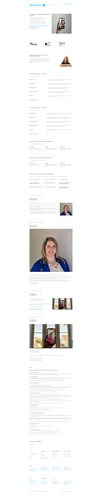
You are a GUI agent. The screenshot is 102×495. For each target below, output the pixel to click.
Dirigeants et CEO (54, 453)
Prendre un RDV (67, 3)
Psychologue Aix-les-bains (32, 469)
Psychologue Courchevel (32, 471)
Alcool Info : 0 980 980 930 (67, 454)
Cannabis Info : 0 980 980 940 (67, 456)
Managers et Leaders (55, 455)
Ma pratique (51, 5)
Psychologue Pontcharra (32, 483)
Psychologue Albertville (32, 470)
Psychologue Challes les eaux (45, 467)
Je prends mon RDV (33, 25)
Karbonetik (66, 491)
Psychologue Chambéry (32, 468)
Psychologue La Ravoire (44, 468)
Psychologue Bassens (55, 468)
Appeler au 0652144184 (43, 25)
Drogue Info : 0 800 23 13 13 (67, 455)
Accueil (48, 5)
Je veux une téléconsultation (35, 309)
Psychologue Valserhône (67, 483)
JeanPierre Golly (70, 491)
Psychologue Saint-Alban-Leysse (56, 467)
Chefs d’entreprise (54, 454)
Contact (59, 5)
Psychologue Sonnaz (66, 468)
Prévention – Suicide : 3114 (67, 453)
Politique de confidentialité (44, 458)
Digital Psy (56, 370)
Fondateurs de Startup (55, 456)
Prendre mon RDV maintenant (35, 359)
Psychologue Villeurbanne (55, 483)
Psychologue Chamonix (44, 483)
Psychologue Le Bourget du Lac (68, 467)
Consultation (42, 454)
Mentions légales (43, 457)
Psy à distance (55, 5)
